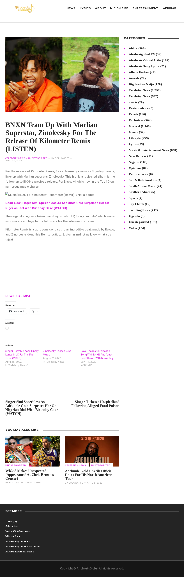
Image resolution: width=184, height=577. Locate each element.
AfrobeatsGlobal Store (19, 551)
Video (133, 228)
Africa (133, 48)
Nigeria (134, 162)
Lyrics (133, 144)
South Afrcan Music (142, 186)
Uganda (134, 216)
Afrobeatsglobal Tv (17, 541)
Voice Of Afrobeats (17, 531)
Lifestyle (135, 138)
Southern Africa (139, 192)
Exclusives (136, 120)
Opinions (135, 168)
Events (133, 114)
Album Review (139, 72)
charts (133, 102)
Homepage (12, 521)
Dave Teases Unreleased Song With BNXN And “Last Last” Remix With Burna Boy (97, 355)
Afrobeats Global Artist (145, 60)
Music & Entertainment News (149, 150)
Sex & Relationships (143, 180)
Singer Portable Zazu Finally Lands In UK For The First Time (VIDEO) (22, 355)
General (134, 126)
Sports (133, 198)
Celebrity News (15, 158)
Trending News (139, 210)
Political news (138, 174)
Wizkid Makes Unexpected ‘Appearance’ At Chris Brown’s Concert (29, 474)
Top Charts (136, 204)
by (60, 158)
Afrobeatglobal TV (142, 54)
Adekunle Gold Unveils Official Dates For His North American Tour (88, 475)
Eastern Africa (139, 108)
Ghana (133, 132)
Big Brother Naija (141, 84)
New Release (137, 156)
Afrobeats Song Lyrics (144, 66)
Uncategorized (38, 158)
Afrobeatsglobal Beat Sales (22, 546)
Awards (134, 78)
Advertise (11, 526)
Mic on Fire (12, 536)
